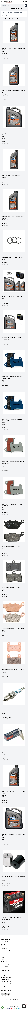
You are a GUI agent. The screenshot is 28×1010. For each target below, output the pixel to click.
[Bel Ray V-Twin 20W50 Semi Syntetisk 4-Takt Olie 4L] (14, 820)
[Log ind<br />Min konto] (23, 2)
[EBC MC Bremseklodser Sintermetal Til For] (14, 655)
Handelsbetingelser (5, 961)
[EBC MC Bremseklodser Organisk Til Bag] (14, 533)
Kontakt (3, 959)
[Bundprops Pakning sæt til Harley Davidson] (14, 243)
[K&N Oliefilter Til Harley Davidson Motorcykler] (14, 863)
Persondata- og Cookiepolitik (8, 964)
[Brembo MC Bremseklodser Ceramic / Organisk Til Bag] (14, 363)
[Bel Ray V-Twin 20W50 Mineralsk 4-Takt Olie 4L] (14, 119)
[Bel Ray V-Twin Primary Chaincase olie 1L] (14, 202)
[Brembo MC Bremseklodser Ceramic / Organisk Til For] (14, 405)
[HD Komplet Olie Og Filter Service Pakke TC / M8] (14, 283)
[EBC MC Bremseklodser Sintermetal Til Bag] (14, 614)
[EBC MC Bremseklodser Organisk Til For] (14, 573)
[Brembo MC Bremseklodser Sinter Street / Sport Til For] (14, 490)
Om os (2, 957)
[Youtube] (8, 994)
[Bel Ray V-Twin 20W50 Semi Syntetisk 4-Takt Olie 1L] (14, 778)
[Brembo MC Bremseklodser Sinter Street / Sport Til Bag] (14, 448)
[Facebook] (2, 994)
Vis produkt (5, 58)
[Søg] (26, 5)
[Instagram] (5, 994)
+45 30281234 (4, 948)
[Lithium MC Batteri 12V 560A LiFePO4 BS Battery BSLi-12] (14, 904)
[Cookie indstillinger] (2, 1007)
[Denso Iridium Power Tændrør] (14, 696)
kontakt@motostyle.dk (6, 950)
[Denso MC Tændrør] (14, 737)
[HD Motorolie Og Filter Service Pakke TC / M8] (14, 323)
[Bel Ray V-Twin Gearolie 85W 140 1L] (14, 162)
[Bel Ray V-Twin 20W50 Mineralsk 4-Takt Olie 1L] (14, 77)
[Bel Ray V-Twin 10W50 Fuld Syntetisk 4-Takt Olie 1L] (14, 34)
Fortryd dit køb (4, 966)
